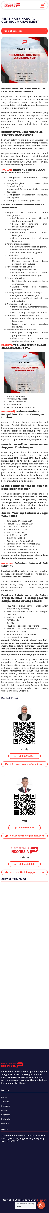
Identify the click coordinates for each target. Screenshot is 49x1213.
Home (4, 1097)
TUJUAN (6, 169)
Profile (4, 1110)
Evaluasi (5, 1123)
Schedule (5, 1106)
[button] (42, 5)
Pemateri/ (8, 411)
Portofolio (5, 1119)
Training (5, 1101)
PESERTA (7, 345)
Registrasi (5, 1114)
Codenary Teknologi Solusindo (31, 1201)
